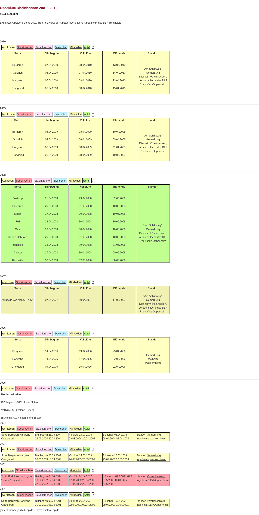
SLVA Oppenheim (158, 480)
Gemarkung (154, 434)
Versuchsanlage (156, 476)
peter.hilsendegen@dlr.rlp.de (17, 510)
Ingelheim (142, 480)
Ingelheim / (143, 438)
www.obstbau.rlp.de (48, 510)
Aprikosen (8, 180)
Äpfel (87, 47)
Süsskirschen (25, 47)
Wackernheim (158, 438)
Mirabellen (76, 47)
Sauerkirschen (43, 47)
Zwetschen (61, 47)
